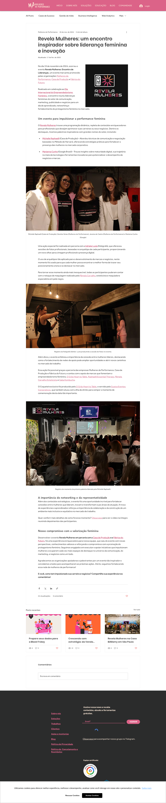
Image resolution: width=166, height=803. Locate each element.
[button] (125, 5)
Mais (121, 15)
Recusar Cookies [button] (72, 795)
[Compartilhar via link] (57, 588)
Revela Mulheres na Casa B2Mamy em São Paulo (122, 640)
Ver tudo (137, 610)
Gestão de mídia (66, 15)
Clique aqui (88, 739)
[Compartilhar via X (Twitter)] (45, 588)
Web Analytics (108, 15)
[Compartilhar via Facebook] (39, 588)
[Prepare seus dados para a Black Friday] (43, 624)
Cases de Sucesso (46, 15)
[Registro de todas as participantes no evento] (122, 624)
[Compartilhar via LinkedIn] (51, 588)
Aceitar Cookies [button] (92, 795)
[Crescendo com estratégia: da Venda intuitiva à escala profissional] (83, 624)
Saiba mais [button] (146, 788)
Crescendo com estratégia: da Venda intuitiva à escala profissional (80, 640)
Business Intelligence (87, 15)
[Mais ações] (126, 32)
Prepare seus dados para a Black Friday (43, 640)
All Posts (30, 15)
